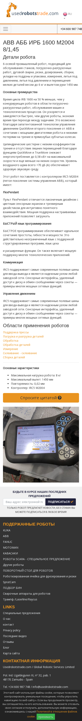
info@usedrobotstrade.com (50, 687)
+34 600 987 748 (71, 29)
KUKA (6, 530)
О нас (7, 619)
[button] (68, 12)
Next (73, 445)
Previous (9, 445)
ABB (6, 536)
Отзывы (8, 642)
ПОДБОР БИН (12, 588)
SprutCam (9, 582)
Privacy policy (11, 630)
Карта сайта (11, 653)
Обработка (10, 340)
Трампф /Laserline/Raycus (20, 599)
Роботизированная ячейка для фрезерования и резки (39, 576)
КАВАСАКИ (10, 553)
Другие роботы (13, 565)
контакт (8, 624)
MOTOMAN (10, 547)
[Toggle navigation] (5, 29)
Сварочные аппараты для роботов (26, 593)
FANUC (7, 542)
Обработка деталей (16, 345)
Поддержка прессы (16, 332)
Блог (6, 647)
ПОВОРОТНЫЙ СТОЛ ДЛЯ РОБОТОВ (28, 570)
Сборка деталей (14, 357)
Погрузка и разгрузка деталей (23, 336)
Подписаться (59, 501)
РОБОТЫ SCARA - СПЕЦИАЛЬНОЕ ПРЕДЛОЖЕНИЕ (36, 559)
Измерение (10, 349)
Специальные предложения (21, 613)
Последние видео (15, 636)
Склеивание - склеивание (20, 353)
